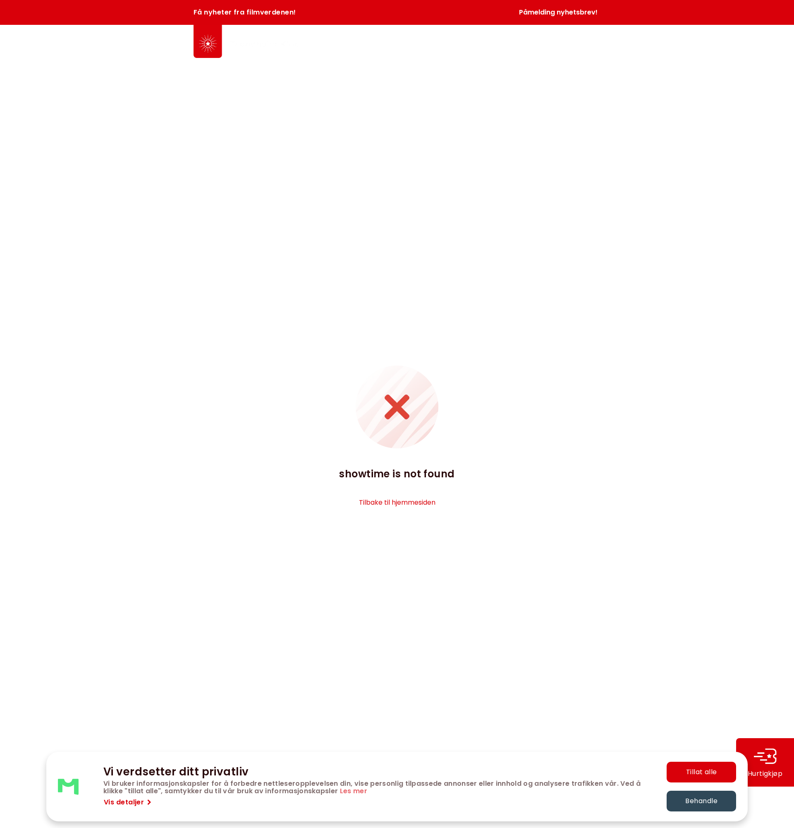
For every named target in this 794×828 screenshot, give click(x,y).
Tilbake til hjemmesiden (397, 502)
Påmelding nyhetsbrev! (558, 12)
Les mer (353, 791)
